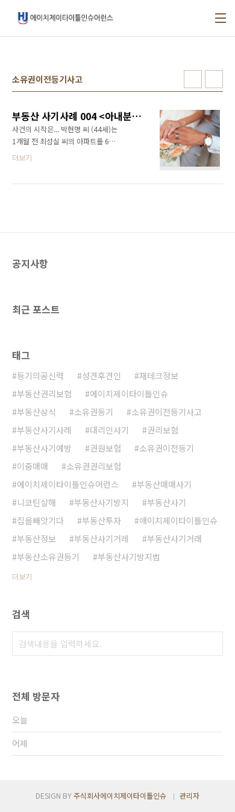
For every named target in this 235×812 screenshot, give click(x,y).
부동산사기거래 (174, 538)
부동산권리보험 (44, 394)
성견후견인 (101, 375)
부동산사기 (166, 502)
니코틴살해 (36, 502)
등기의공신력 (40, 375)
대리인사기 (109, 430)
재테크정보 (158, 375)
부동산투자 (101, 520)
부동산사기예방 (44, 448)
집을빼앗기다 (40, 520)
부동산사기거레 (101, 538)
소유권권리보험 (93, 466)
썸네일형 (193, 79)
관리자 (189, 795)
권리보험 (162, 430)
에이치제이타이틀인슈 (129, 394)
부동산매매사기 (164, 484)
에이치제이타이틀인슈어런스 (68, 484)
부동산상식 (36, 412)
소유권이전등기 (166, 448)
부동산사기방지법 (129, 557)
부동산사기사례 (44, 430)
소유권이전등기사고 (166, 412)
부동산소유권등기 (48, 557)
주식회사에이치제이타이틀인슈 (120, 795)
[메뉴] (220, 18)
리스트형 (214, 79)
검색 (210, 643)
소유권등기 (93, 412)
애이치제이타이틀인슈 (178, 520)
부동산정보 (36, 538)
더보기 (22, 576)
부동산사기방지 (101, 502)
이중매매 (32, 466)
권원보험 (105, 448)
